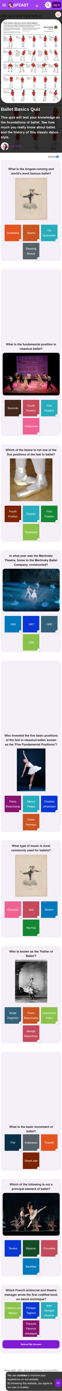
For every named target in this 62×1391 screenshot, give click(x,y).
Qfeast (10, 1370)
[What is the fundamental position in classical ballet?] (31, 374)
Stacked (52, 156)
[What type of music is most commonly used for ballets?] (31, 875)
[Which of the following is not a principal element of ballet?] (31, 1214)
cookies (22, 1375)
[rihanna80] (5, 146)
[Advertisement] (31, 305)
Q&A (19, 1370)
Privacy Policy (51, 1370)
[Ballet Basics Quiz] (31, 61)
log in (56, 5)
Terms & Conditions (33, 1370)
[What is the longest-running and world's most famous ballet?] (31, 198)
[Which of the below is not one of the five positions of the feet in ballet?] (31, 479)
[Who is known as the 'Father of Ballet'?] (31, 981)
